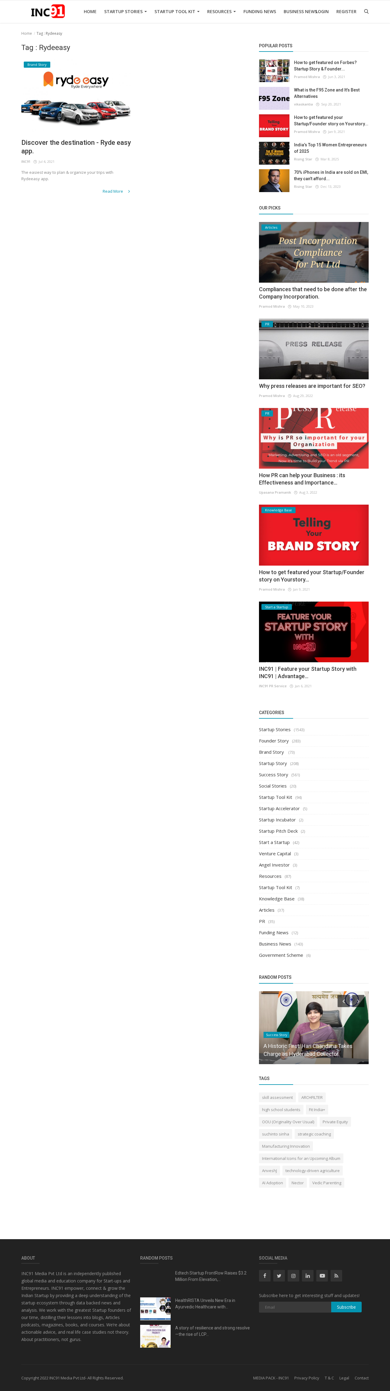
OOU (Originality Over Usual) (288, 1122)
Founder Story (274, 741)
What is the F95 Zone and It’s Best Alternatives (327, 93)
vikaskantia (303, 104)
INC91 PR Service (273, 686)
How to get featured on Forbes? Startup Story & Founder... (325, 65)
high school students (281, 1109)
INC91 (25, 161)
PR (262, 921)
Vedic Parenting (326, 1182)
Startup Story (273, 763)
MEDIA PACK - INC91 (271, 1378)
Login (322, 11)
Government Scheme (281, 955)
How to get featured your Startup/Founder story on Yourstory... (331, 120)
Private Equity (335, 1122)
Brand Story (272, 752)
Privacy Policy (306, 1378)
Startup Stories (124, 11)
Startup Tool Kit (175, 11)
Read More (113, 191)
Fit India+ (317, 1109)
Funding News (259, 11)
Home (90, 11)
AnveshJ (269, 1170)
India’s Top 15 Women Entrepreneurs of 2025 (330, 148)
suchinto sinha (275, 1134)
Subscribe (346, 1307)
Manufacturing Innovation (286, 1146)
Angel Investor (274, 865)
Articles (267, 910)
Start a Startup (274, 842)
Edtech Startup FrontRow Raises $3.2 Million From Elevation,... (210, 1276)
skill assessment (277, 1097)
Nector (298, 1182)
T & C (329, 1378)
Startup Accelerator (279, 808)
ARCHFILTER (312, 1097)
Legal (344, 1378)
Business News (300, 11)
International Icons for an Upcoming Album (301, 1158)
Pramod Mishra (307, 76)
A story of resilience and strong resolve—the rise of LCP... (212, 1331)
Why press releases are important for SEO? (312, 386)
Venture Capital (275, 853)
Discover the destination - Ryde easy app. (76, 147)
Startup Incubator (277, 820)
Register (346, 11)
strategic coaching (314, 1134)
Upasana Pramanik (275, 492)
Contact (362, 1378)
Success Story (273, 774)
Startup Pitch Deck (278, 831)
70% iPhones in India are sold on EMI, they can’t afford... (331, 175)
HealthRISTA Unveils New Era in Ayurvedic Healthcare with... (205, 1303)
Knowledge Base (277, 899)
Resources (220, 11)
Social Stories (273, 786)
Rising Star (303, 159)
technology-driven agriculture (312, 1170)
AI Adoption (272, 1182)
